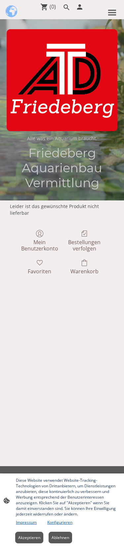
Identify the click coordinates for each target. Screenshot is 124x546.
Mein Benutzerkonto (39, 245)
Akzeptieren (29, 537)
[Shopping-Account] (80, 7)
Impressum (26, 522)
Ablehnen (60, 537)
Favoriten (39, 271)
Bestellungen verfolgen (84, 245)
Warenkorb (84, 271)
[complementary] (11, 11)
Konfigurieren (59, 522)
